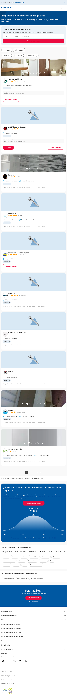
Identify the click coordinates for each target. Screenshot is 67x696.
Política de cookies (7, 680)
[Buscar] (61, 8)
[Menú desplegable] (65, 8)
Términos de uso (6, 672)
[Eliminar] (11, 55)
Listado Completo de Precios (10, 624)
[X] (14, 661)
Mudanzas (50, 552)
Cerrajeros (22, 560)
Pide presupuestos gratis (33, 503)
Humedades (56, 556)
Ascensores (7, 565)
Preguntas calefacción (37, 578)
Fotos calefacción (22, 578)
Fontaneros (43, 560)
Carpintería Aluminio (36, 565)
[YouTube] (20, 661)
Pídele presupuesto (11, 99)
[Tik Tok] (26, 661)
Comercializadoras (20, 552)
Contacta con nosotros (8, 657)
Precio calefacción (9, 578)
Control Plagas (32, 560)
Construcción (32, 552)
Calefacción (27, 478)
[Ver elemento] (27, 73)
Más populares (7, 552)
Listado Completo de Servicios (11, 628)
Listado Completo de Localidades (12, 636)
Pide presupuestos (33, 597)
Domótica (16, 565)
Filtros (8, 50)
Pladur (51, 560)
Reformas (42, 552)
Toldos (25, 565)
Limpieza (6, 556)
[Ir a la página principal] (6, 8)
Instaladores (20, 478)
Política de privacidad (8, 676)
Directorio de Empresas (10, 478)
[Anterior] (23, 72)
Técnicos (58, 552)
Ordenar (20, 50)
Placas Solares (34, 556)
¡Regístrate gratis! (19, 2)
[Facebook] (8, 661)
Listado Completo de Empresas (11, 632)
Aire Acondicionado (9, 560)
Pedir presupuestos (33, 41)
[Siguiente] (44, 72)
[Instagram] (3, 661)
